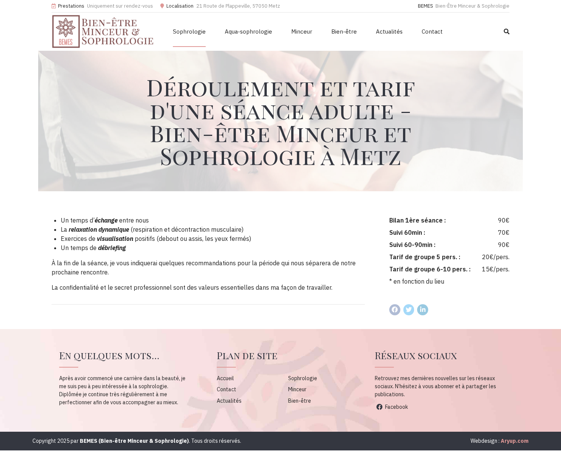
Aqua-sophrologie (248, 31)
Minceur (301, 31)
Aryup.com (515, 440)
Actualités (389, 31)
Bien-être (344, 31)
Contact (432, 31)
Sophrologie (189, 31)
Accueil (225, 378)
